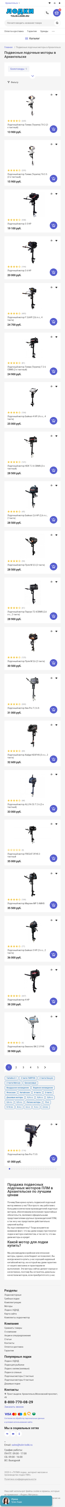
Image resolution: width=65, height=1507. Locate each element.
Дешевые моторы (14, 1097)
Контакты (9, 1343)
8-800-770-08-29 (47, 13)
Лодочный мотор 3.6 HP (19, 270)
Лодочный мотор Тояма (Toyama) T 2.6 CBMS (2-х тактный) (26, 368)
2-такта (48, 1092)
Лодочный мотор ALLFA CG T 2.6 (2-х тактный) (25, 805)
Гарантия (32, 31)
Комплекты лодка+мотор (17, 1317)
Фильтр (14, 82)
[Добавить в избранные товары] (56, 94)
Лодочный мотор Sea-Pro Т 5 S (22, 1154)
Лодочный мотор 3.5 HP (19, 224)
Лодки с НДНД (11, 1310)
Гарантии (9, 1350)
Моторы (8, 1306)
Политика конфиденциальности (20, 1479)
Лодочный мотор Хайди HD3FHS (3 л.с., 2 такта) (27, 756)
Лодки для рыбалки (14, 1365)
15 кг (47, 1102)
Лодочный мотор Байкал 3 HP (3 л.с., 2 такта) (26, 951)
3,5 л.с (19, 1102)
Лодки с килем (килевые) (16, 1368)
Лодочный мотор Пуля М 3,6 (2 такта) (26, 661)
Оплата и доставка (14, 31)
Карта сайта (10, 1314)
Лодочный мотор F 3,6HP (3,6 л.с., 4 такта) (24, 318)
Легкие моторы (33, 1102)
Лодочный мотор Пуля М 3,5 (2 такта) (26, 565)
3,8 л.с (50, 1097)
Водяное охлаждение (43, 1088)
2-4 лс (45, 1107)
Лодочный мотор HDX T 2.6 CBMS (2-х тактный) (26, 467)
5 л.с (36, 1107)
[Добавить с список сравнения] (51, 94)
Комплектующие (12, 1302)
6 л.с (28, 1107)
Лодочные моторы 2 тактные (19, 1376)
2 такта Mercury (13, 1083)
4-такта (37, 1092)
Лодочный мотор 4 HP (18, 1000)
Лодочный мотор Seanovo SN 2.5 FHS (25, 1046)
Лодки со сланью (12, 1372)
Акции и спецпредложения (17, 1335)
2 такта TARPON (28, 1078)
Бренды (44, 31)
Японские (11, 1092)
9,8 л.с (40, 1097)
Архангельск (11, 3)
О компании (10, 1332)
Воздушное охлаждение (17, 1088)
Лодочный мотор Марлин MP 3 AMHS (25, 903)
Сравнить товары (13, 1328)
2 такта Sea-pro (46, 1078)
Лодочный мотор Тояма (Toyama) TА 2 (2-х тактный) (27, 126)
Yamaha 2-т (11, 1078)
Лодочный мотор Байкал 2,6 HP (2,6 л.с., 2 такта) (27, 516)
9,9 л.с (30, 1097)
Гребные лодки (11, 1298)
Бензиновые (30, 1083)
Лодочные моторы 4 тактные (19, 1380)
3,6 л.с (9, 1102)
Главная (8, 47)
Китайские (25, 1092)
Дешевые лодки (12, 1383)
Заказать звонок (14, 1406)
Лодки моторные (12, 1295)
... (53, 30)
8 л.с (19, 1107)
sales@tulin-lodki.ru (22, 1444)
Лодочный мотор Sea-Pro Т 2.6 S (23, 708)
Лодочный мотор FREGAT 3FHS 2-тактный (24, 855)
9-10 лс (9, 1107)
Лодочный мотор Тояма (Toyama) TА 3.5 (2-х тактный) (27, 175)
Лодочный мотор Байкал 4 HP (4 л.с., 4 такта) (26, 417)
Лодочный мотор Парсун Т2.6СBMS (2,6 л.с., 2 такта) (27, 613)
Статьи (7, 1339)
